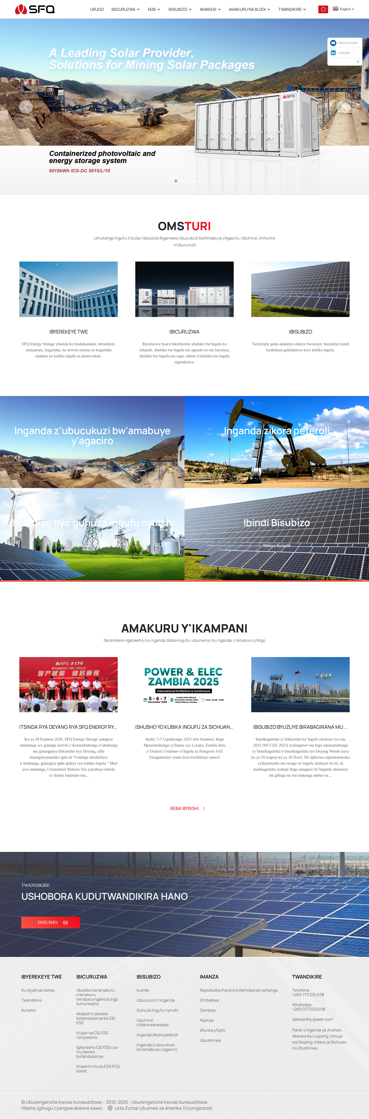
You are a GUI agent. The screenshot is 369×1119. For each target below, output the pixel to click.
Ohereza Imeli (347, 43)
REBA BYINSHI (184, 808)
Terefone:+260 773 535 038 (308, 992)
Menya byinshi (92, 463)
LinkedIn (344, 53)
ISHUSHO (47, 922)
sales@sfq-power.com (312, 1019)
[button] (26, 107)
